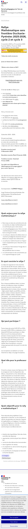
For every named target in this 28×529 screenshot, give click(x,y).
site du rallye (14, 177)
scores (6, 115)
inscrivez (8, 93)
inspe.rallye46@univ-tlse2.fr (9, 200)
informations (15, 126)
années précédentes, (16, 124)
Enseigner (6, 455)
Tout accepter (14, 517)
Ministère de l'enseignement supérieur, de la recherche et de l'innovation (13, 491)
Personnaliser (14, 526)
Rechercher (21, 2)
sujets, (16, 99)
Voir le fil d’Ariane (5, 20)
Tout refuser (14, 522)
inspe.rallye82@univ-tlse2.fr (9, 204)
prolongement (22, 120)
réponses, (15, 118)
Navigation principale (25, 2)
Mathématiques (6, 458)
